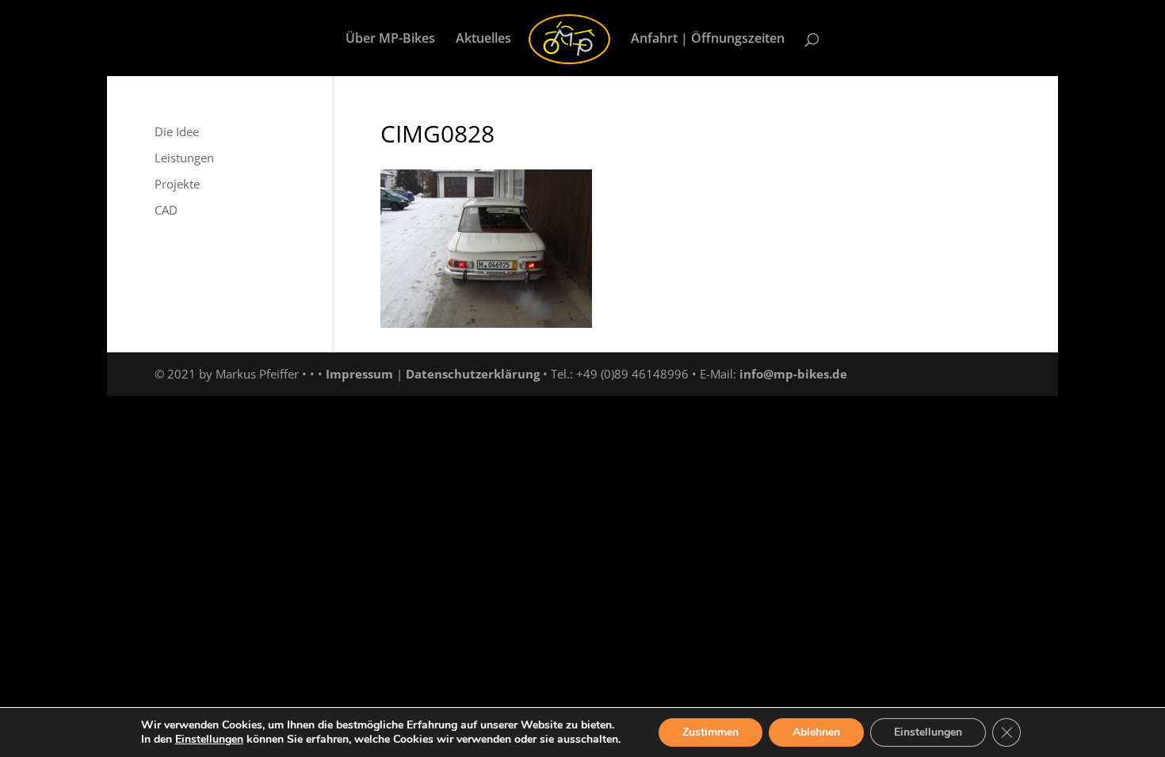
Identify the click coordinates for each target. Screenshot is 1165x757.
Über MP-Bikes (390, 39)
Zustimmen (710, 732)
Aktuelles (483, 39)
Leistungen (184, 157)
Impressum (359, 374)
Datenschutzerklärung (473, 374)
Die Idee (177, 131)
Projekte (177, 184)
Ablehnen (816, 732)
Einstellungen (209, 739)
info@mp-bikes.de (793, 374)
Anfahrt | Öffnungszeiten (708, 39)
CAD (166, 210)
